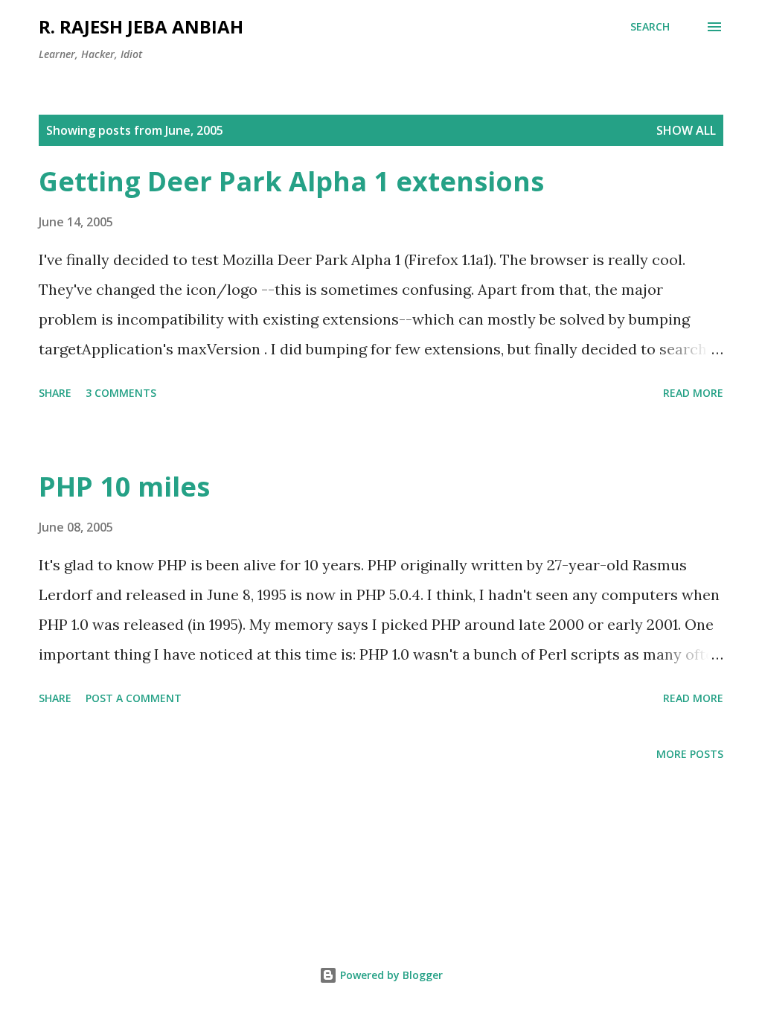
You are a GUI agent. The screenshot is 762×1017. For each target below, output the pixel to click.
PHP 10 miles (124, 486)
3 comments (121, 393)
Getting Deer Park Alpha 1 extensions (291, 181)
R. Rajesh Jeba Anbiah (141, 26)
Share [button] (55, 393)
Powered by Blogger (390, 975)
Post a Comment (134, 698)
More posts (689, 754)
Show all (686, 130)
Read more (693, 393)
